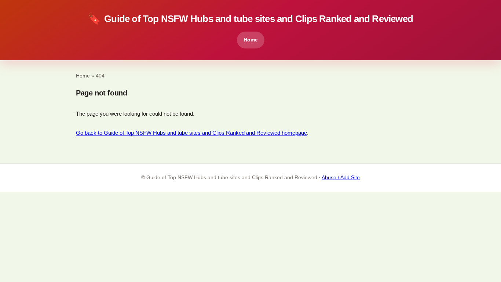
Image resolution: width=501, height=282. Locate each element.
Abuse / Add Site (341, 177)
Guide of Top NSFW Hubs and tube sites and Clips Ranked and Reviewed (250, 19)
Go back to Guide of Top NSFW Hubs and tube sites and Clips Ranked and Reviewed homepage (191, 133)
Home (251, 40)
